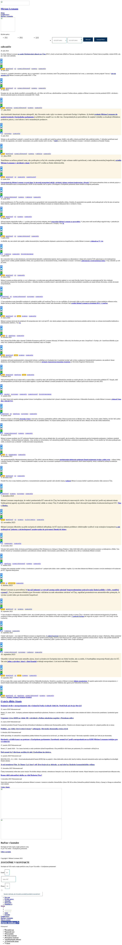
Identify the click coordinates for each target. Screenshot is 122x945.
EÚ (15, 68)
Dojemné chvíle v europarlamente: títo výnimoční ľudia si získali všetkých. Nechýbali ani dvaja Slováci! (41, 706)
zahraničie (42, 68)
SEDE (19, 316)
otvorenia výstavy (25, 419)
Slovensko (7, 133)
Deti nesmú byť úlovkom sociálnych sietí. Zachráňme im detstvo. (26, 752)
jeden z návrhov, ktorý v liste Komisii (22, 661)
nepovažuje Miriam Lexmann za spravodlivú (65, 221)
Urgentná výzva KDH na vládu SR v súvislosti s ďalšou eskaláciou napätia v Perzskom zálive (37, 718)
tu (63, 223)
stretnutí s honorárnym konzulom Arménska (56, 362)
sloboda (34, 68)
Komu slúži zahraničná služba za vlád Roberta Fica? (21, 775)
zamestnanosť (31, 177)
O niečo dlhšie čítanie (11, 701)
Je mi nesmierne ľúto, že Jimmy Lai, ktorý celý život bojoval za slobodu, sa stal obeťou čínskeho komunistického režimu (48, 765)
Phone (3, 886)
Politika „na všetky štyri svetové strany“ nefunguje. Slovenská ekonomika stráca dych (34, 729)
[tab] (61, 906)
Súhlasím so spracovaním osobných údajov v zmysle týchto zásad (20, 890)
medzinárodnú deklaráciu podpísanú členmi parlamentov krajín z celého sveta (85, 459)
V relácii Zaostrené (52, 636)
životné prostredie (27, 254)
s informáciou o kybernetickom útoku (93, 261)
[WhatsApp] (60, 66)
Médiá (3, 906)
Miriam (9, 9)
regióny (7, 394)
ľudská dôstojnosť (24, 68)
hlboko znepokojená (80, 681)
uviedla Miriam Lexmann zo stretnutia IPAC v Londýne (89, 303)
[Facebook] (60, 60)
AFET (2, 68)
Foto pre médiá (9, 908)
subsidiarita (13, 454)
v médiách (39, 154)
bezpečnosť (9, 68)
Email (2, 872)
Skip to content (5, 920)
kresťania (9, 108)
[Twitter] (60, 62)
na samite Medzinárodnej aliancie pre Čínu (32, 54)
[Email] (60, 64)
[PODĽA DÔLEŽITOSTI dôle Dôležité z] (6, 37)
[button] (3, 13)
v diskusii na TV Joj (96, 241)
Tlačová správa (30, 519)
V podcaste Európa (78, 616)
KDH (56, 141)
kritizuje (68, 481)
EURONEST (12, 583)
